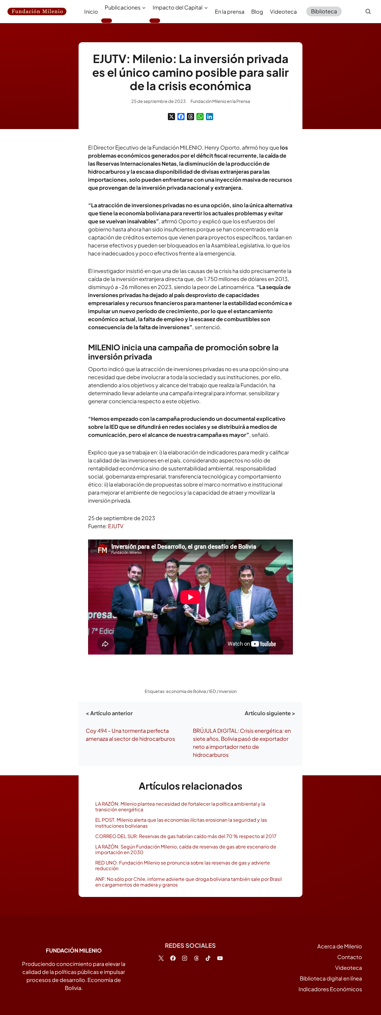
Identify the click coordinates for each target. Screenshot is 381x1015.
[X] (171, 116)
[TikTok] (208, 958)
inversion (228, 691)
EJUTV (116, 526)
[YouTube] (220, 958)
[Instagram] (184, 958)
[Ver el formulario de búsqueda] (368, 11)
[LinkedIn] (209, 116)
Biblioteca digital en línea (331, 978)
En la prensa (229, 11)
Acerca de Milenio (339, 946)
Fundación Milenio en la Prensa (220, 101)
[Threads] (190, 116)
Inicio (91, 11)
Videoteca (283, 11)
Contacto (349, 956)
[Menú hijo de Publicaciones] (106, 20)
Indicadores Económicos (330, 989)
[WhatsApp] (200, 116)
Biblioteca (324, 11)
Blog (257, 11)
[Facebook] (181, 116)
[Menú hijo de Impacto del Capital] (154, 20)
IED (212, 691)
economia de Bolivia (186, 691)
